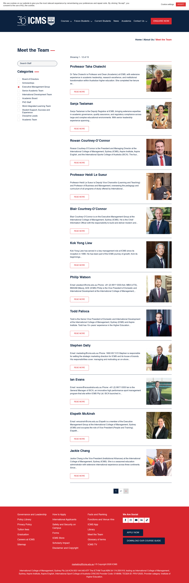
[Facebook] (125, 520)
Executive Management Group (36, 87)
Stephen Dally (80, 345)
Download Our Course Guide (144, 541)
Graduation (23, 534)
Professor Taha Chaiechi (88, 66)
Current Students (103, 21)
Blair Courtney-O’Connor (88, 209)
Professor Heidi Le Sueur (88, 175)
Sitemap (21, 544)
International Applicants (64, 519)
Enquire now (161, 21)
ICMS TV (92, 544)
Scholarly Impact (61, 543)
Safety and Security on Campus (64, 526)
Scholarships (28, 83)
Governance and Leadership (32, 514)
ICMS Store (58, 538)
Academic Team (29, 120)
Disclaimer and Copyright (65, 548)
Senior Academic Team (32, 91)
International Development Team (37, 95)
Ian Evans (77, 379)
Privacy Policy (24, 524)
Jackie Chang (80, 451)
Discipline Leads (30, 116)
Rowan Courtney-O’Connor (90, 140)
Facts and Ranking (97, 514)
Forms (55, 533)
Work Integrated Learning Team (36, 106)
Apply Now (133, 533)
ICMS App (93, 524)
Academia (126, 21)
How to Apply (59, 514)
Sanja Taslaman (81, 103)
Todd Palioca (79, 311)
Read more (79, 92)
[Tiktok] (147, 520)
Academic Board (29, 99)
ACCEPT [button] (180, 4)
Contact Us (139, 21)
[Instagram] (130, 520)
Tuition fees (23, 529)
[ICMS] (36, 21)
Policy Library (24, 519)
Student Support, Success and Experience (36, 111)
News (116, 21)
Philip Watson (80, 277)
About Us (148, 40)
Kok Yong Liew (81, 243)
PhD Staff (26, 102)
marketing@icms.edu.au (83, 564)
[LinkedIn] (141, 520)
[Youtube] (136, 520)
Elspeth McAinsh (82, 414)
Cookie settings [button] (167, 4)
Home (138, 40)
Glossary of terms (97, 539)
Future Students (81, 21)
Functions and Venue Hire (101, 519)
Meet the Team (95, 534)
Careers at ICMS (26, 539)
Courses (65, 21)
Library (91, 529)
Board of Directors (30, 79)
